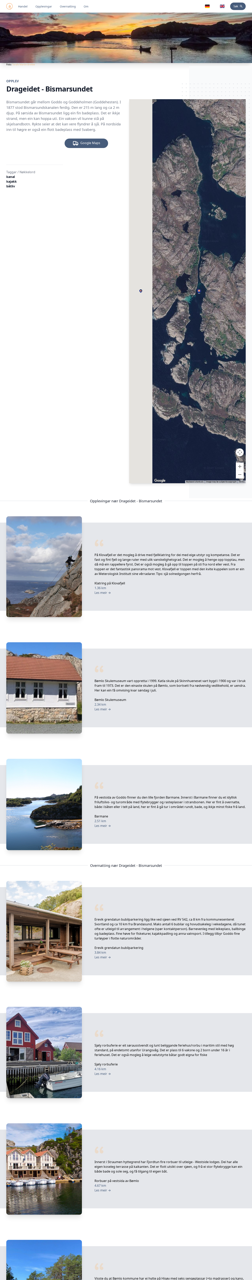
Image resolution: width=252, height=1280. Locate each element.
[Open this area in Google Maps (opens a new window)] (159, 480)
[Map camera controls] (240, 452)
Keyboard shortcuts (195, 482)
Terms (242, 482)
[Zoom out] (240, 474)
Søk (235, 6)
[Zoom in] (240, 466)
